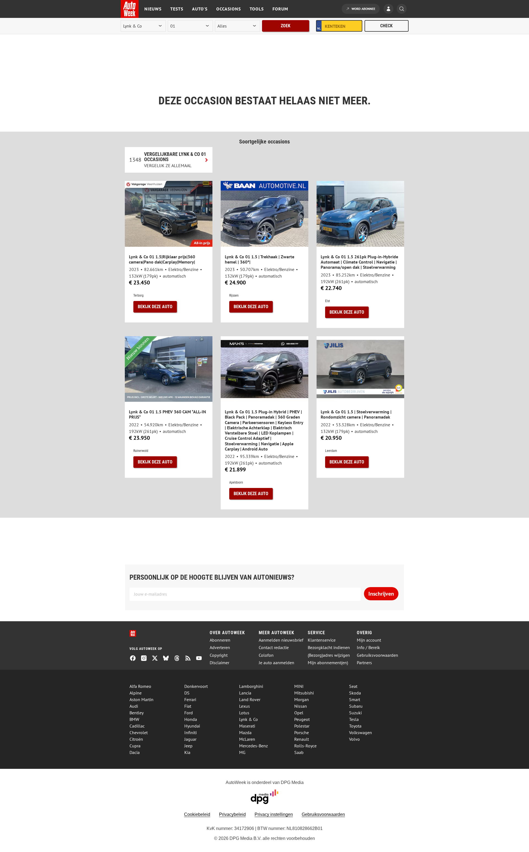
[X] (157, 659)
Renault (301, 739)
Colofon (266, 655)
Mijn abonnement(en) (328, 662)
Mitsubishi (304, 693)
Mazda (245, 732)
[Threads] (179, 659)
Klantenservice (322, 640)
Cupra (135, 745)
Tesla (354, 719)
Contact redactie (274, 647)
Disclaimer (219, 662)
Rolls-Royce (305, 745)
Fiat (187, 706)
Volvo (354, 739)
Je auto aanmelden (276, 662)
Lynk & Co (248, 719)
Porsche (301, 732)
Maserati (247, 726)
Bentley (136, 712)
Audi (133, 706)
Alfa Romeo (140, 686)
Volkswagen (360, 732)
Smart (354, 699)
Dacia (134, 752)
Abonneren (220, 640)
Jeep (188, 745)
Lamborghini (251, 686)
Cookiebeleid (197, 814)
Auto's (199, 9)
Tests (176, 9)
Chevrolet (138, 732)
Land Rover (249, 699)
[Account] (390, 9)
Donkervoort (196, 686)
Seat (353, 686)
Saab (299, 752)
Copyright (219, 655)
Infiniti (190, 732)
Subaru (356, 706)
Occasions (228, 9)
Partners (364, 662)
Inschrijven (381, 593)
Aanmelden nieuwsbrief (281, 640)
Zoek (285, 25)
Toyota (355, 726)
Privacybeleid (232, 814)
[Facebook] (135, 659)
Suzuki (355, 712)
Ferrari (190, 699)
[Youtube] (201, 659)
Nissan (300, 706)
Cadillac (137, 726)
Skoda (355, 693)
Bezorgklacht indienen (329, 647)
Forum (280, 9)
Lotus (244, 712)
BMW (134, 719)
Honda (190, 719)
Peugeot (302, 719)
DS (187, 693)
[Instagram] (146, 659)
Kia (187, 752)
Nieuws (152, 9)
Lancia (245, 693)
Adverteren (220, 647)
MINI (299, 686)
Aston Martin (141, 699)
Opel (298, 712)
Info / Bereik (368, 647)
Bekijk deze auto (155, 306)
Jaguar (190, 739)
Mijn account (369, 640)
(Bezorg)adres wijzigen (329, 655)
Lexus (244, 706)
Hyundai (192, 726)
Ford (188, 712)
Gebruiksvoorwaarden (377, 655)
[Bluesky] (168, 659)
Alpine (135, 693)
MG (242, 752)
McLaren (247, 739)
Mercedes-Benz (253, 745)
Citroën (136, 739)
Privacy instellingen (274, 814)
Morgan (301, 699)
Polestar (301, 726)
